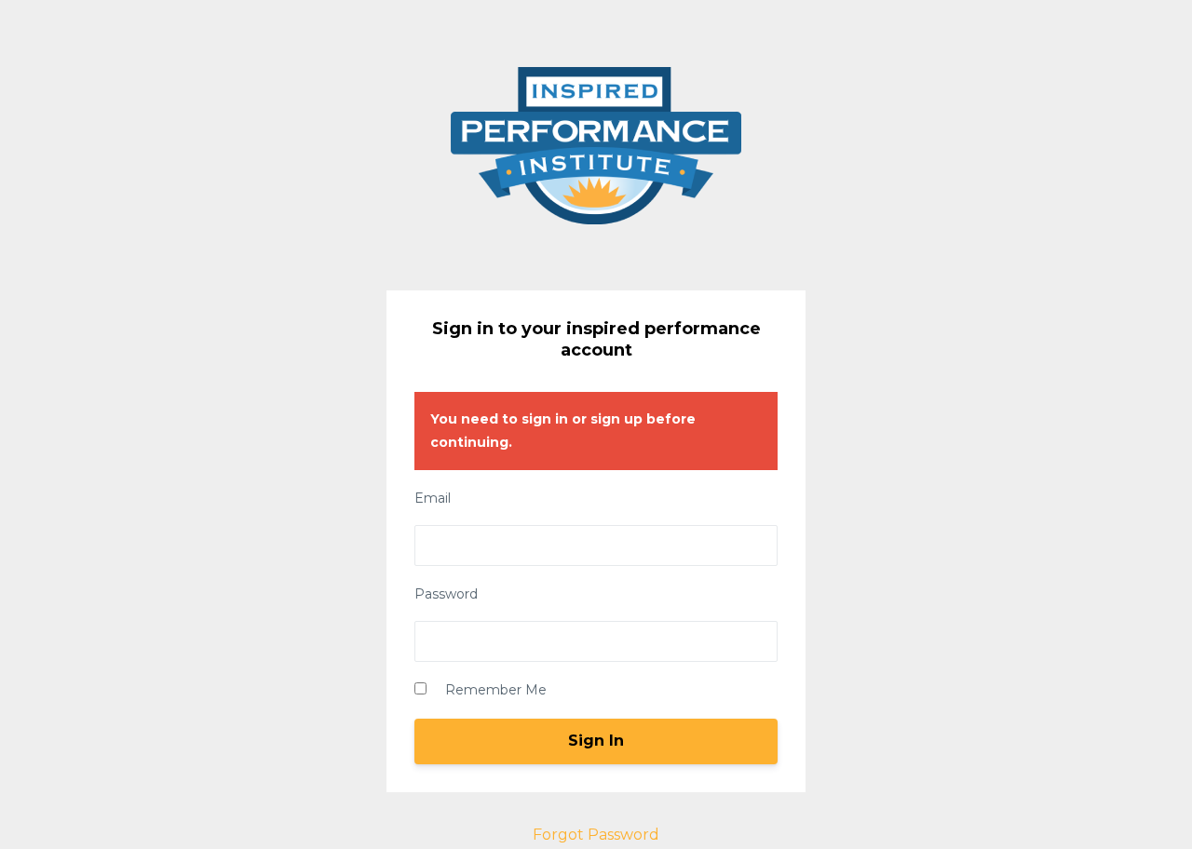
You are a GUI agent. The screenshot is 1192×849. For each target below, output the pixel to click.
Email (432, 498)
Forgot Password (596, 834)
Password (446, 594)
